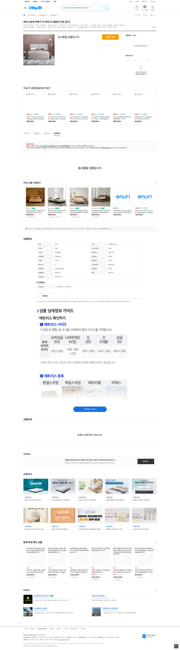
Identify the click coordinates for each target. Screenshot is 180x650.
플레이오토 (145, 1)
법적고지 (51, 629)
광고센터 (65, 629)
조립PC (45, 1)
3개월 (134, 60)
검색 (107, 8)
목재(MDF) (58, 256)
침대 (56, 244)
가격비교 (26, 133)
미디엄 (56, 260)
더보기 (153, 27)
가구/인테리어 (31, 15)
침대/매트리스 (43, 15)
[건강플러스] (27, 1)
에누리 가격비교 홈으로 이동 (35, 8)
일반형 (110, 260)
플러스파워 (111, 264)
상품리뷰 (47, 133)
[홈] (24, 15)
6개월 (141, 60)
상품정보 (36, 133)
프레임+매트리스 (112, 244)
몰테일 (137, 1)
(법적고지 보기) (106, 229)
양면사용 (110, 272)
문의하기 (146, 461)
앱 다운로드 (151, 636)
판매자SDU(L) (74, 629)
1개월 (127, 60)
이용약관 (32, 629)
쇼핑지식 (35, 1)
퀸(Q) (56, 248)
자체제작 (45, 296)
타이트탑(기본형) (59, 268)
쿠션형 (110, 268)
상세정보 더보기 (90, 409)
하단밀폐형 (58, 252)
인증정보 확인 (68, 286)
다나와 (130, 1)
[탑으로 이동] (176, 646)
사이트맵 (83, 629)
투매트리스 (58, 272)
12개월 (148, 60)
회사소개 (25, 629)
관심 (139, 15)
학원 (55, 1)
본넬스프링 (111, 252)
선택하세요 (53, 15)
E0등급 (110, 256)
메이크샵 (153, 1)
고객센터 (58, 629)
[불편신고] (176, 642)
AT (56, 264)
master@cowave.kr (64, 639)
